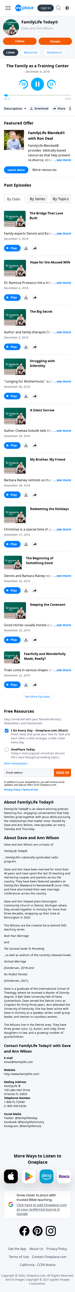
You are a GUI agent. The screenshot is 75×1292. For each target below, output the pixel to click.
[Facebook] (24, 1231)
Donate (55, 41)
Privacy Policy (57, 1249)
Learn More (16, 170)
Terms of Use (19, 1257)
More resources (44, 170)
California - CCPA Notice (37, 1265)
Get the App (17, 1249)
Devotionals (54, 52)
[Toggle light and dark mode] (67, 8)
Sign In (45, 8)
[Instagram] (51, 1231)
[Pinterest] (38, 1231)
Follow (19, 41)
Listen (10, 52)
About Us (36, 1249)
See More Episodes (37, 696)
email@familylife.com (18, 1062)
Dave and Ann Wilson (37, 28)
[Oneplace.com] (24, 8)
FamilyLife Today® (39, 22)
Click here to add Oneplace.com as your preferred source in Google (42, 1209)
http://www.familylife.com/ (21, 1074)
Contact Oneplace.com (49, 1257)
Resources (31, 52)
